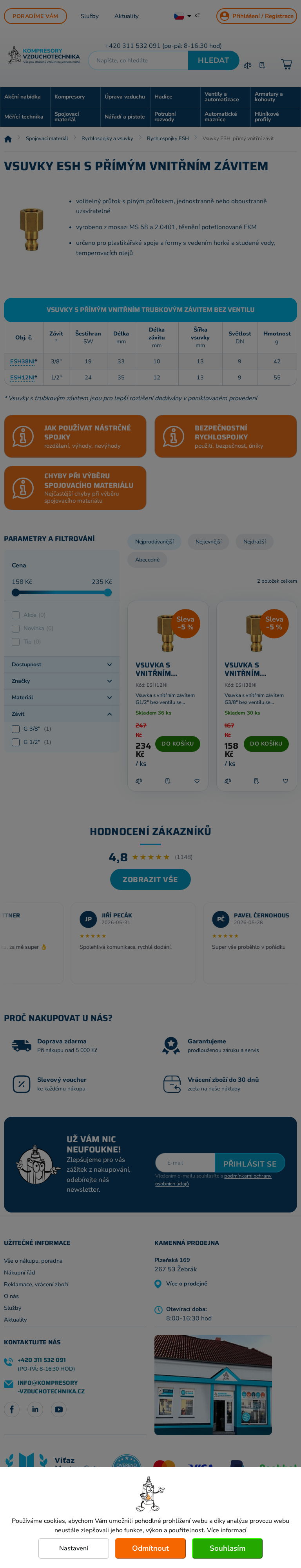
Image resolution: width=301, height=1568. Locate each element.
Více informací (227, 1530)
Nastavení (73, 1548)
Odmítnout (150, 1548)
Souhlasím (227, 1548)
